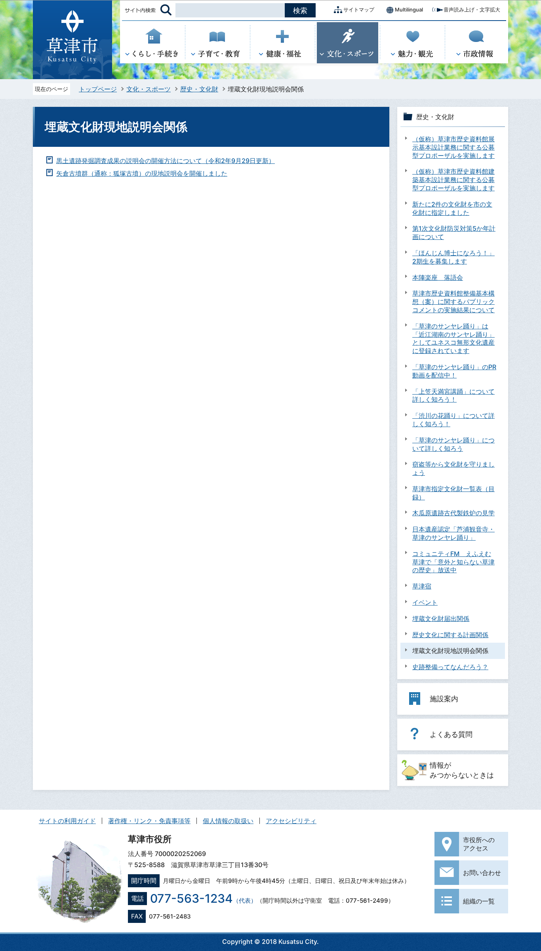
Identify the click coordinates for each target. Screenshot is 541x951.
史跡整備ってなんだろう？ (450, 667)
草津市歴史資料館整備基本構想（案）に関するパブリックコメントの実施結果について (453, 301)
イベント (425, 602)
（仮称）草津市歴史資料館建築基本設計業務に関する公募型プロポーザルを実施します (453, 179)
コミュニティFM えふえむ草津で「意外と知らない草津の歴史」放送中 (453, 562)
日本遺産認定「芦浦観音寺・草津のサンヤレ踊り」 (453, 533)
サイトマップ (358, 9)
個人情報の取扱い (228, 821)
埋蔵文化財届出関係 (440, 619)
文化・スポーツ (148, 89)
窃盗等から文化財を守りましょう (453, 468)
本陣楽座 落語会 (437, 277)
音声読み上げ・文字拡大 (472, 9)
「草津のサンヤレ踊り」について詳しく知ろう (453, 444)
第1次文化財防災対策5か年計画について (453, 232)
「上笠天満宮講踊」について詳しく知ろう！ (453, 395)
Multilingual (409, 9)
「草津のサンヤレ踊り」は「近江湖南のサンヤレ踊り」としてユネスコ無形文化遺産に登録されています (453, 338)
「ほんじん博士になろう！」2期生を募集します (453, 257)
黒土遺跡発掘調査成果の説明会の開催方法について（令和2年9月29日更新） (165, 161)
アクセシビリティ (291, 821)
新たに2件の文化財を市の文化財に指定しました (452, 208)
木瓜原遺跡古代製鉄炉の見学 (453, 513)
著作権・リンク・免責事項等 (149, 821)
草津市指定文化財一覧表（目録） (453, 493)
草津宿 (421, 586)
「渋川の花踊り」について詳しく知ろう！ (453, 420)
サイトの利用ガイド (67, 821)
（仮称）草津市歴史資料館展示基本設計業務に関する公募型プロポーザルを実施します (453, 147)
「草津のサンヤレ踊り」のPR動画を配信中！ (454, 371)
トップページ (98, 89)
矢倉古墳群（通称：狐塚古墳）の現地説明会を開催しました (141, 173)
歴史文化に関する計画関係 (450, 635)
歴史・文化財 (199, 89)
